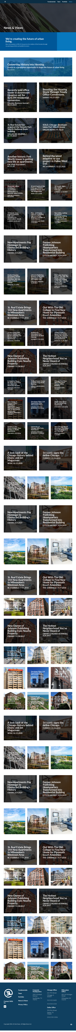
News (70, 2)
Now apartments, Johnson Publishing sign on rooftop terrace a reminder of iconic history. (38, 216)
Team (58, 2)
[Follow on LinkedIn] (5, 1006)
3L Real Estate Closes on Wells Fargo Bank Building (38, 382)
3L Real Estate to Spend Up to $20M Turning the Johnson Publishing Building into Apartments (61, 336)
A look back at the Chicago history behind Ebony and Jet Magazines (38, 188)
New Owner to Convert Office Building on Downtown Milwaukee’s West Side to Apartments (13, 405)
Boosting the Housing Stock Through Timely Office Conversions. (55, 92)
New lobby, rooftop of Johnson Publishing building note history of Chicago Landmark (60, 216)
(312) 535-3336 (52, 1017)
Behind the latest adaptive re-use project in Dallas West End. (55, 159)
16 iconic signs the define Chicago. (60, 188)
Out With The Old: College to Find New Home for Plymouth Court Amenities (54, 311)
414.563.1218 (52, 1004)
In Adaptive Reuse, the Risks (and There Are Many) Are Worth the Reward (14, 383)
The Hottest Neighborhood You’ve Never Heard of (55, 358)
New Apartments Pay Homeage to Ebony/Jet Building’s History (19, 246)
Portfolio (64, 2)
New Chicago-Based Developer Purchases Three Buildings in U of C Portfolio (61, 429)
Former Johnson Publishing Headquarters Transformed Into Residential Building (54, 247)
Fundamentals (52, 2)
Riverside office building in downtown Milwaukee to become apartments (15, 189)
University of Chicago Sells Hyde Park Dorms (37, 428)
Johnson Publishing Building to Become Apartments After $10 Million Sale (37, 277)
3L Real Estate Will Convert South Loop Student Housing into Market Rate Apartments (14, 336)
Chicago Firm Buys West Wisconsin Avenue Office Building (60, 383)
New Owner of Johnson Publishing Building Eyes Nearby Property (19, 359)
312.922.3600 (52, 1000)
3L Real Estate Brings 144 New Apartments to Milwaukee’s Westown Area (19, 311)
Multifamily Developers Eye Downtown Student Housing (37, 335)
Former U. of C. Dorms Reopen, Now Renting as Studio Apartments (14, 429)
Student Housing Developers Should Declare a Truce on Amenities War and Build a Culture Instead (13, 278)
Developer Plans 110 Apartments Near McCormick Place (38, 403)
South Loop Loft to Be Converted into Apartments (60, 403)
